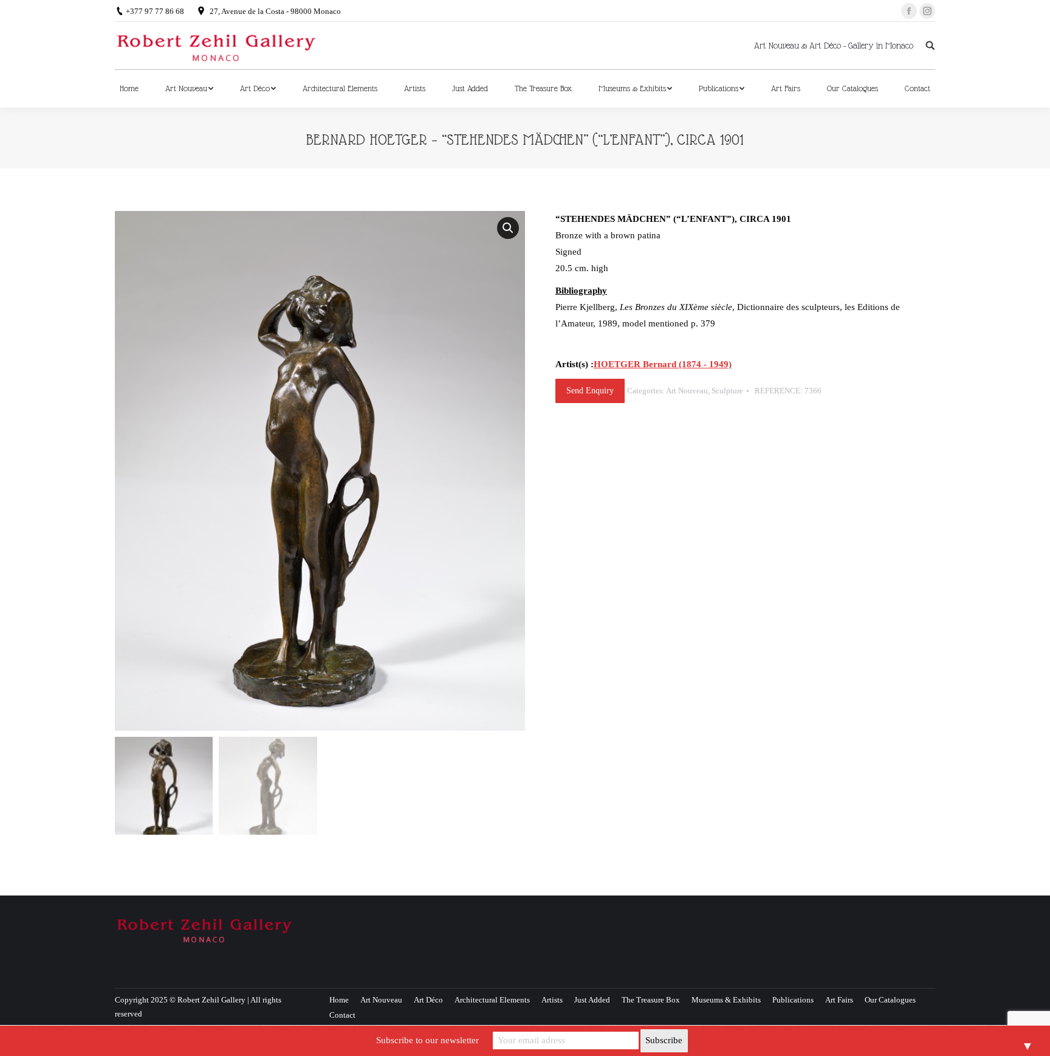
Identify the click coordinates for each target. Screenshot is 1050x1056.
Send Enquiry (590, 390)
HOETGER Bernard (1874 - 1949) (663, 364)
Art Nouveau (687, 390)
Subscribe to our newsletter (427, 1040)
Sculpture (727, 390)
